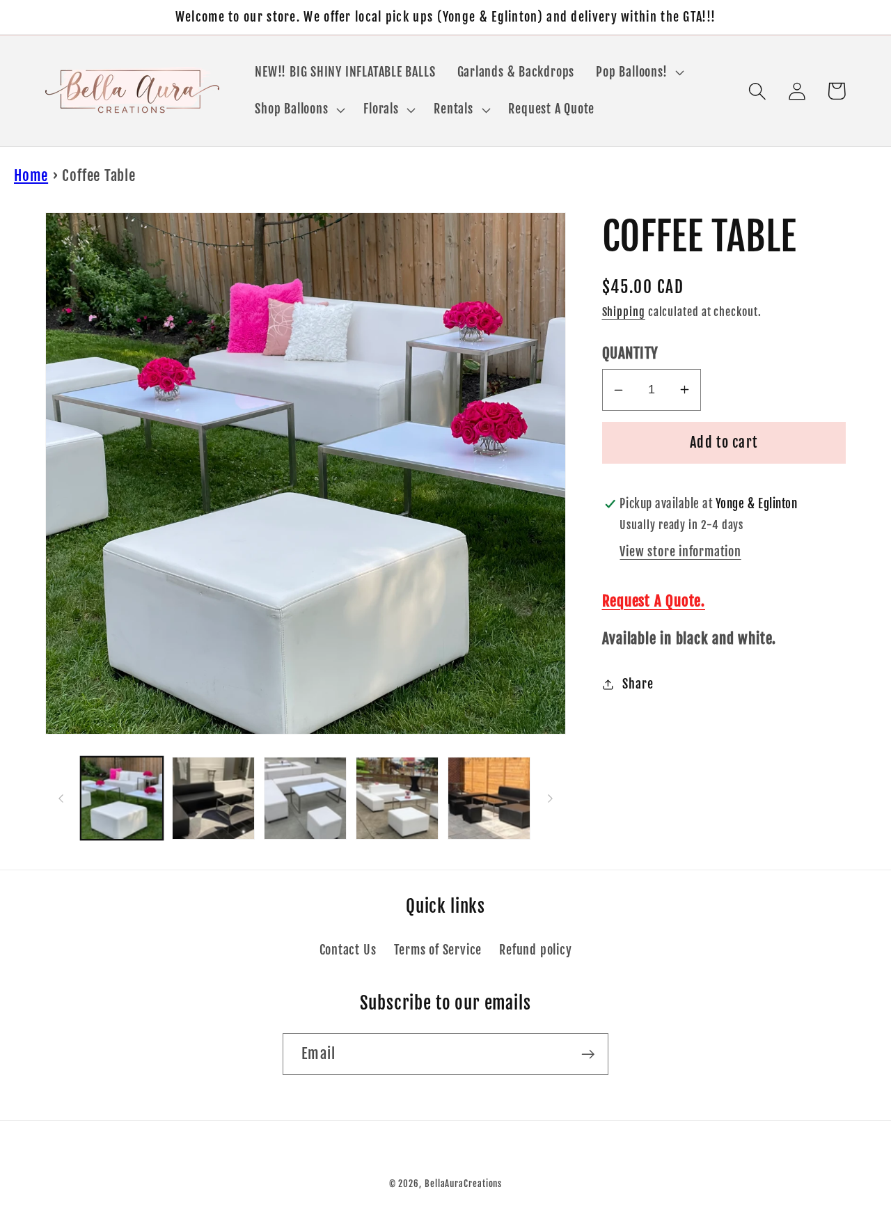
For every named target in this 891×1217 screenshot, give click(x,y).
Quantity (630, 353)
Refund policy (535, 950)
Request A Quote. (653, 601)
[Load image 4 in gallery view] (397, 798)
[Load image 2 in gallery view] (213, 798)
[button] (638, 72)
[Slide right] (550, 798)
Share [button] (637, 684)
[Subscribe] (588, 1054)
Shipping (623, 312)
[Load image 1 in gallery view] (122, 798)
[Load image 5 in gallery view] (489, 798)
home (31, 175)
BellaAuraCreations (463, 1183)
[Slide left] (60, 798)
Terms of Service (438, 950)
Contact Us (348, 950)
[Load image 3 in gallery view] (305, 798)
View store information (680, 552)
